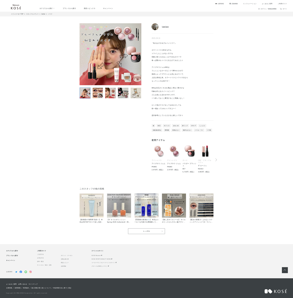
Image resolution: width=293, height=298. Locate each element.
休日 (159, 125)
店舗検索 (235, 3)
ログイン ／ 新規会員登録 (268, 9)
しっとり (202, 125)
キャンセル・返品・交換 (44, 265)
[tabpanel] (182, 158)
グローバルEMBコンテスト (99, 266)
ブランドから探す (69, 8)
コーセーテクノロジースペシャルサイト (103, 262)
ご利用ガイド (282, 3)
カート (285, 9)
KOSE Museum (96, 255)
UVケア (193, 125)
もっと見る (146, 231)
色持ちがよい (187, 130)
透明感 (167, 130)
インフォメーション (250, 3)
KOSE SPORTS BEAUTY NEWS (101, 259)
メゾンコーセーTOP (17, 14)
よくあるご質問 (267, 3)
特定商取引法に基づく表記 (62, 288)
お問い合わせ (22, 284)
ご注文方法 (40, 254)
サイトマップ (33, 284)
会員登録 (63, 266)
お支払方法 (40, 258)
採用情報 (18, 288)
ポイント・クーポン (67, 255)
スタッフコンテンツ (32, 14)
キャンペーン (108, 8)
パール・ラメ (199, 130)
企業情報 (221, 3)
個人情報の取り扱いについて (41, 288)
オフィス (167, 125)
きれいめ (176, 125)
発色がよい (175, 130)
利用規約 (26, 288)
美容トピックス (89, 8)
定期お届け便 (65, 259)
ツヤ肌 (209, 130)
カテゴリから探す (46, 8)
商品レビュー (65, 262)
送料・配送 (40, 261)
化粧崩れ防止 (157, 130)
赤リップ (185, 125)
